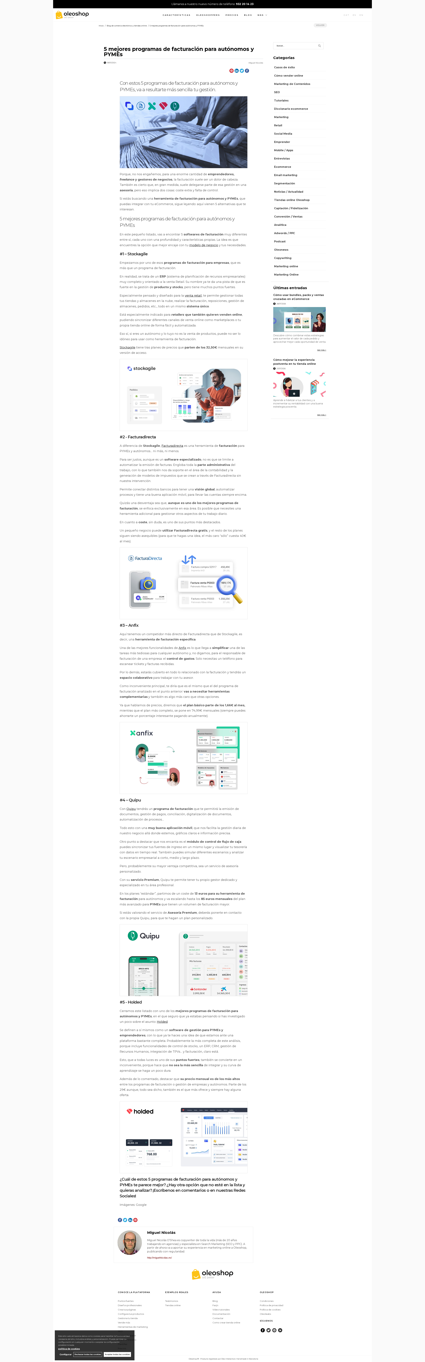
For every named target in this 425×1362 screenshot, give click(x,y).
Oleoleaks (265, 1314)
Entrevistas (282, 158)
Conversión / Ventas (288, 216)
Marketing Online (286, 274)
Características (177, 15)
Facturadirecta (172, 446)
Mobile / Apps (283, 150)
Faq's (215, 1305)
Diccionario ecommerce (291, 108)
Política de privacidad (271, 1305)
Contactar (217, 1318)
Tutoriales (281, 100)
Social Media (283, 133)
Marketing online (286, 266)
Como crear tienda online (226, 1322)
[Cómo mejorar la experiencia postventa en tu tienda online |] (299, 384)
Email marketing (285, 175)
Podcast (280, 241)
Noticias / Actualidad (288, 191)
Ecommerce (282, 166)
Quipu (131, 809)
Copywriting (282, 258)
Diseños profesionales (130, 1305)
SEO (277, 92)
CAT (346, 15)
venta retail (193, 295)
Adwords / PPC (284, 233)
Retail (278, 125)
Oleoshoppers (208, 15)
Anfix (182, 648)
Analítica (280, 224)
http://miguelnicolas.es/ (159, 1257)
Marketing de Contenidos (292, 84)
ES (354, 15)
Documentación (221, 1314)
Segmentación (284, 183)
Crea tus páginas (127, 1309)
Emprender (282, 142)
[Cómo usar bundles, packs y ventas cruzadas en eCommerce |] (299, 319)
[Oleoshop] (72, 17)
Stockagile (127, 347)
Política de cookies (270, 1309)
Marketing (281, 117)
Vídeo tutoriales (221, 1309)
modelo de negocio (203, 245)
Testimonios (171, 1301)
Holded (162, 1022)
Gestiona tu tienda (128, 1318)
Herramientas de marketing (133, 1327)
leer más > (321, 350)
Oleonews (281, 249)
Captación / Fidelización (291, 208)
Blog (248, 15)
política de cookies (69, 1349)
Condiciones (266, 1301)
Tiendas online (173, 1305)
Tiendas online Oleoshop (291, 200)
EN (362, 15)
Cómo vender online (288, 75)
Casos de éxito (284, 67)
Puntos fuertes (125, 1301)
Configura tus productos (131, 1314)
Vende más (124, 1322)
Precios (232, 15)
